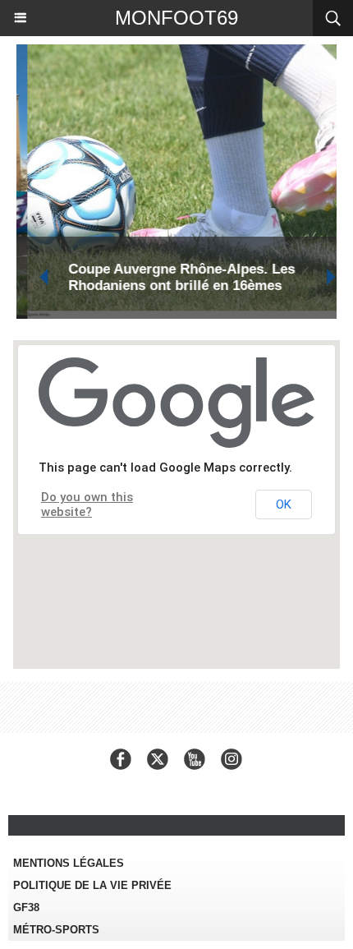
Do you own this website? (87, 504)
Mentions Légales (68, 863)
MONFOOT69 (176, 18)
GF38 (26, 907)
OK (283, 504)
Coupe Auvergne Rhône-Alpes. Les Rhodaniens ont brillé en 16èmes (170, 277)
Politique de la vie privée (92, 885)
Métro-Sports (56, 930)
